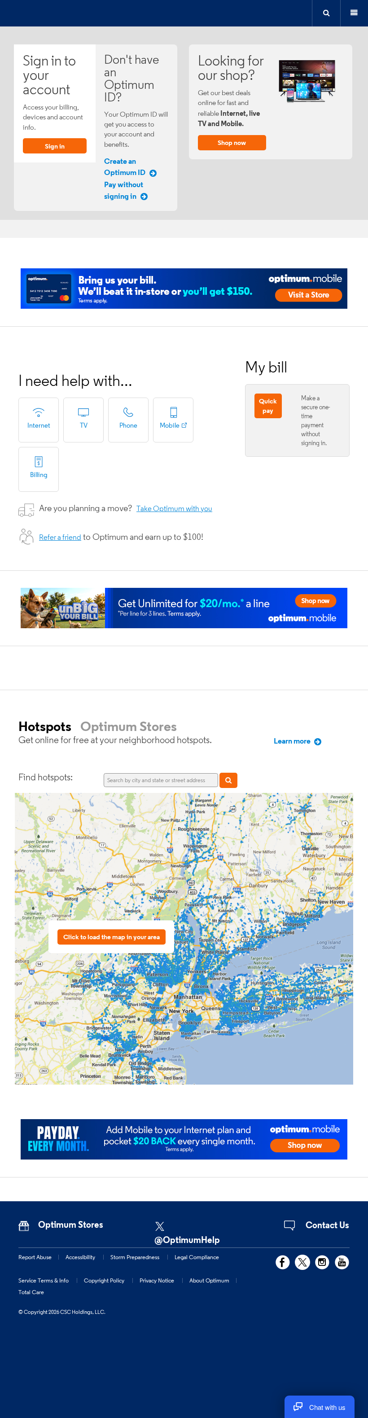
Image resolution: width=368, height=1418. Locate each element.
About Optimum (209, 1280)
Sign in (55, 146)
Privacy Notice (157, 1280)
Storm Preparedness (134, 1256)
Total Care (31, 1291)
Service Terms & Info (43, 1280)
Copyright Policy (104, 1280)
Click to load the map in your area (111, 936)
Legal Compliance (197, 1256)
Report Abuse (35, 1256)
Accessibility (80, 1256)
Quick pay (268, 406)
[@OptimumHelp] (195, 1223)
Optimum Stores (128, 726)
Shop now (232, 142)
